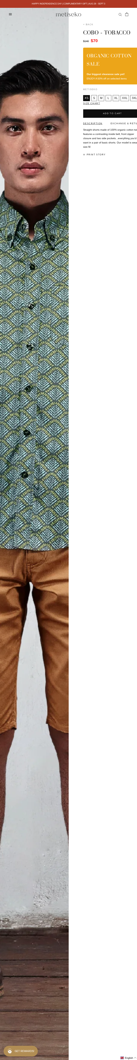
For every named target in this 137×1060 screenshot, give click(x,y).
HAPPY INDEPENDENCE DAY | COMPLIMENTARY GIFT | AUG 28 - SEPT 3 (68, 3)
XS (86, 98)
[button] (128, 1058)
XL (116, 98)
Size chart (91, 103)
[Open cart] (126, 14)
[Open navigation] (10, 14)
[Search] (120, 14)
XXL (125, 98)
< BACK (88, 24)
